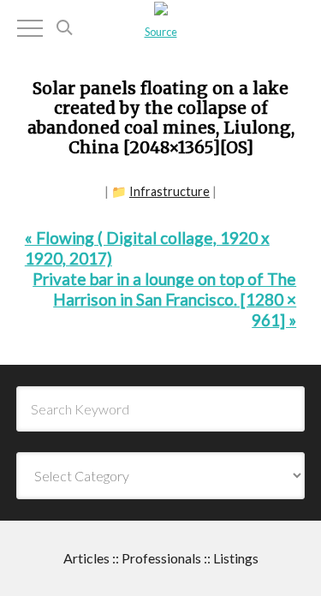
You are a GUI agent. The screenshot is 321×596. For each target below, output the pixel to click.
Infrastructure (169, 191)
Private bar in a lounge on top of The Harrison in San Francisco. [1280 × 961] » (164, 299)
